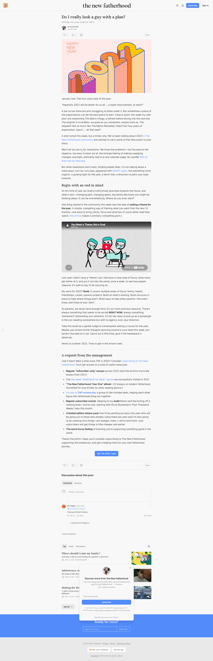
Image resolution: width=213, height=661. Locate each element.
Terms (112, 643)
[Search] (177, 5)
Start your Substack (100, 649)
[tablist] (72, 483)
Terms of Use (118, 608)
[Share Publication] (182, 5)
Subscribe (192, 5)
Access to (72, 392)
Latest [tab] (70, 546)
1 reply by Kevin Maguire (79, 523)
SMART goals (119, 170)
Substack (94, 656)
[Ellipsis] (150, 506)
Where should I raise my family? (81, 553)
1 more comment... (69, 534)
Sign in (205, 5)
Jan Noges (71, 505)
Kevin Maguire (73, 27)
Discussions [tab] (80, 546)
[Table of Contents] (2, 330)
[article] (106, 558)
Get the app (119, 649)
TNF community (87, 392)
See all (67, 606)
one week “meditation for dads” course (92, 379)
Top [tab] (64, 546)
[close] (130, 568)
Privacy (106, 643)
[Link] (58, 185)
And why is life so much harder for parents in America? (85, 556)
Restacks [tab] (77, 483)
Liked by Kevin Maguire (77, 509)
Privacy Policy (125, 610)
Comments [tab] (67, 483)
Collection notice (123, 643)
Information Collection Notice (106, 610)
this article (75, 215)
